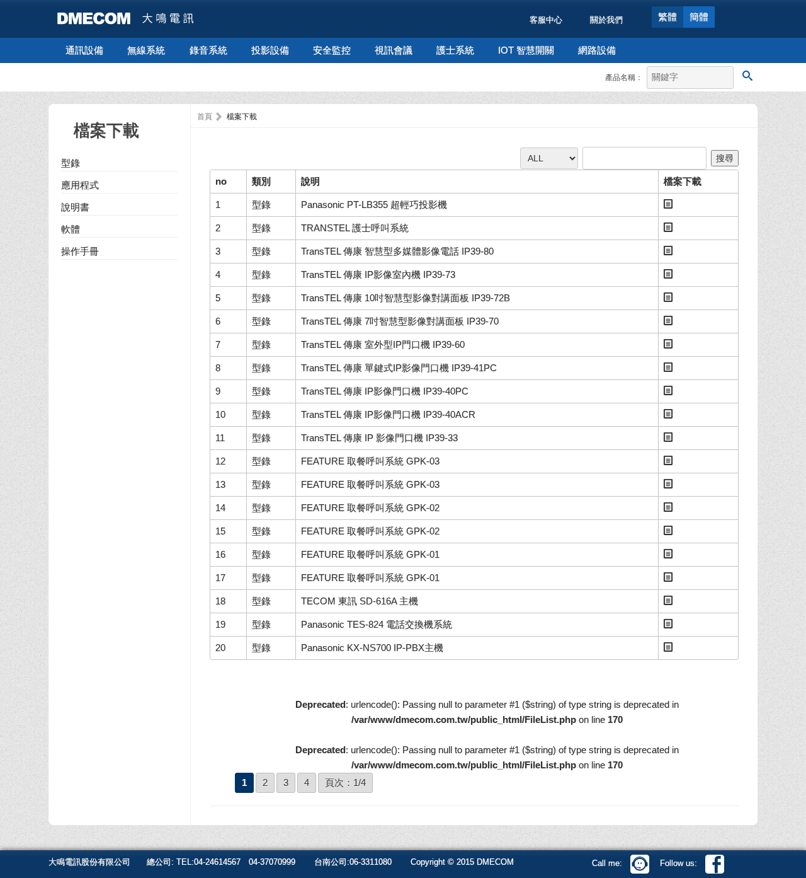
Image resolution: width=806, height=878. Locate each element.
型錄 (70, 163)
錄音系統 (208, 50)
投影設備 (270, 50)
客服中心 (546, 20)
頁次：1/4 (345, 782)
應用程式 (80, 185)
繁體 (667, 16)
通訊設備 (84, 50)
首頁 (204, 116)
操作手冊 (80, 251)
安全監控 (332, 50)
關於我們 (606, 20)
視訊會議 (393, 50)
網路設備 (597, 50)
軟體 (70, 229)
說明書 (75, 207)
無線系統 (146, 50)
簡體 (699, 16)
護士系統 (455, 50)
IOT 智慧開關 (526, 50)
